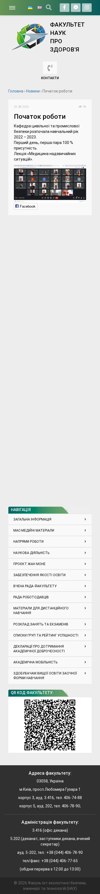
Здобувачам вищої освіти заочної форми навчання (45, 675)
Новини (33, 91)
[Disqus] (50, 290)
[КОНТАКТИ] (50, 67)
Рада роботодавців (31, 597)
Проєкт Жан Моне (29, 564)
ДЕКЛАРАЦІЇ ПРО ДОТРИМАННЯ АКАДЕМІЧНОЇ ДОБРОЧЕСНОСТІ (39, 649)
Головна (15, 91)
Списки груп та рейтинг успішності (45, 635)
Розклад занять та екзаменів (40, 624)
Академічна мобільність (35, 662)
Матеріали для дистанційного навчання (41, 610)
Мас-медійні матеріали (33, 530)
